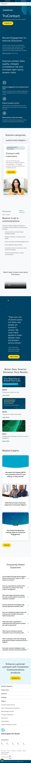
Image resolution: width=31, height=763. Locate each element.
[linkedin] (2, 745)
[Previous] (4, 328)
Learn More (11, 172)
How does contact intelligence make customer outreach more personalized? (14, 649)
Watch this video (6, 53)
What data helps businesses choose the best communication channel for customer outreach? (13, 597)
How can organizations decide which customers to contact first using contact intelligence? (13, 587)
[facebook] (8, 745)
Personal (7, 1)
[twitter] (13, 745)
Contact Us (7, 23)
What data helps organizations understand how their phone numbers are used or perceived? (14, 623)
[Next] (26, 328)
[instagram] (18, 745)
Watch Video (14, 357)
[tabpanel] (15, 169)
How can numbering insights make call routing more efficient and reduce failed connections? (14, 614)
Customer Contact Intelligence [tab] (15, 140)
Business (23, 1)
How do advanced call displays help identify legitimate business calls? (13, 605)
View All (6, 545)
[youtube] (24, 745)
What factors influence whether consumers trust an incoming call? (13, 632)
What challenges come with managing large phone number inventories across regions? (14, 640)
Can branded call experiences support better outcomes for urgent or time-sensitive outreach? (14, 578)
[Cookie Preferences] (2, 760)
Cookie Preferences (4, 754)
